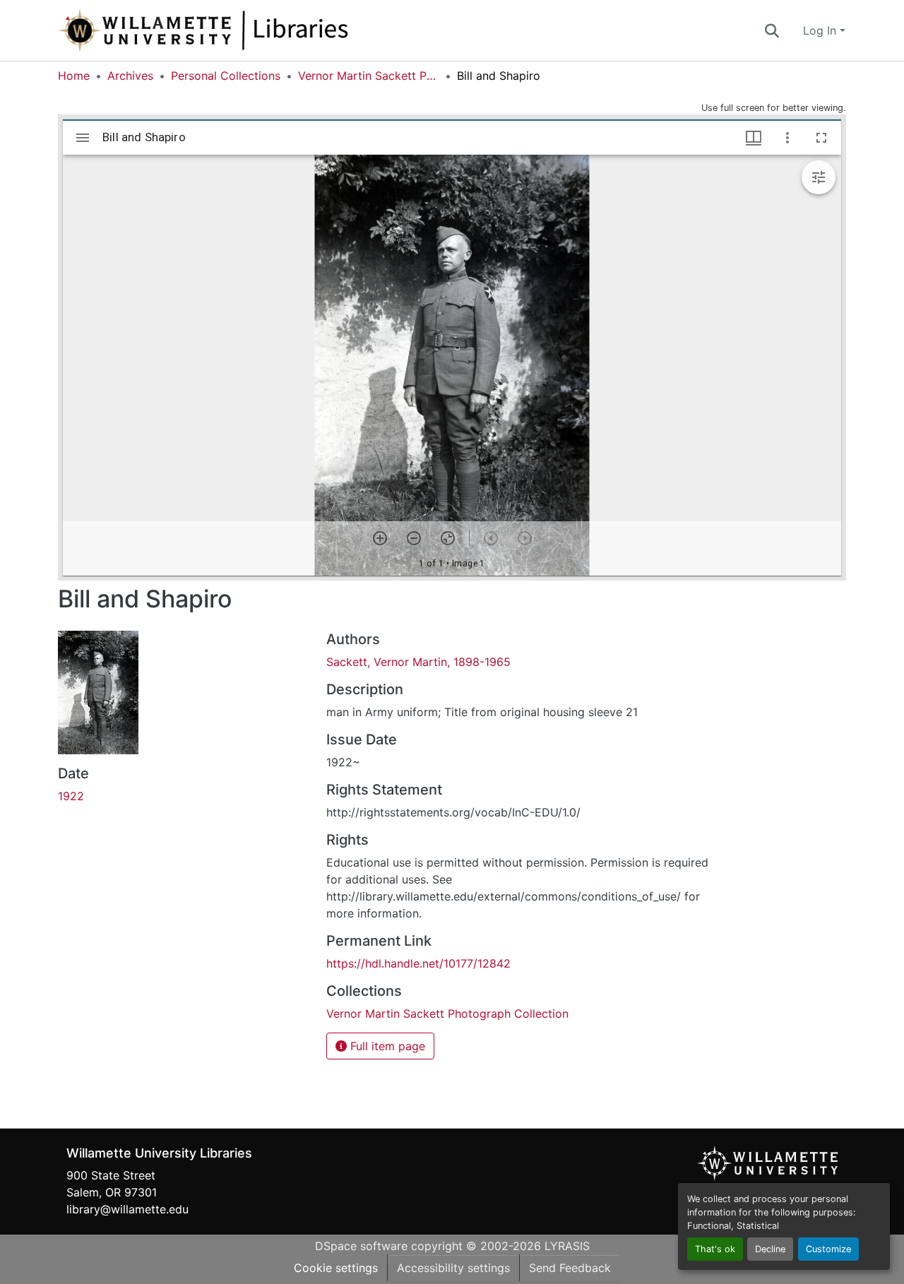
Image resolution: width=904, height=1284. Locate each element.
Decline (770, 1249)
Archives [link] (130, 76)
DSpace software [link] (361, 1246)
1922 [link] (71, 796)
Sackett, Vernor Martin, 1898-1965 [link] (418, 662)
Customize (828, 1249)
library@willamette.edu (127, 1209)
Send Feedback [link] (570, 1268)
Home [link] (74, 76)
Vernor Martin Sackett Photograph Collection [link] (368, 76)
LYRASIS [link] (567, 1246)
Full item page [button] (386, 1046)
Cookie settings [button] (336, 1268)
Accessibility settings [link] (453, 1268)
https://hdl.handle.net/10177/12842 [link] (418, 963)
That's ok (715, 1249)
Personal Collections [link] (225, 76)
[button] (250, 30)
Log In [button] (821, 30)
